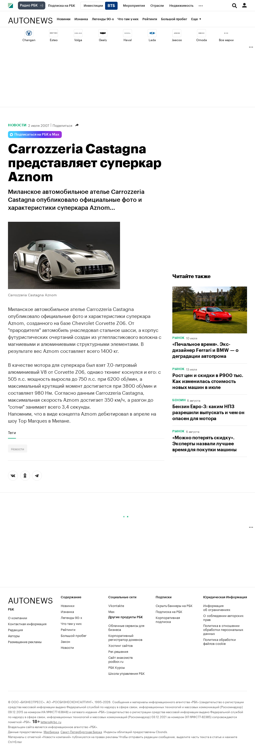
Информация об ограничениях (216, 607)
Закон (65, 641)
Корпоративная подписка (168, 619)
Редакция (15, 629)
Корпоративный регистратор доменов (125, 637)
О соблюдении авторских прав (223, 617)
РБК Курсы (116, 667)
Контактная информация (27, 623)
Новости (17, 125)
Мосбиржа (51, 731)
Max (111, 611)
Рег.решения (118, 651)
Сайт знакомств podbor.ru (120, 659)
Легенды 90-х (103, 19)
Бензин (179, 400)
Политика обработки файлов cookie (219, 641)
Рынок (178, 337)
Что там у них (128, 19)
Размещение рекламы (25, 641)
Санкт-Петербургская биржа (81, 731)
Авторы (14, 635)
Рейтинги (149, 19)
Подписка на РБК (169, 611)
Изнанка (81, 19)
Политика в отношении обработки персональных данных (223, 629)
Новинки (63, 19)
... (200, 4)
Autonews (30, 17)
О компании (17, 617)
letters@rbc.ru (51, 721)
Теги (12, 432)
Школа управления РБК (126, 673)
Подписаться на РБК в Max (36, 134)
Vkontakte (116, 605)
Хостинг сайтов (120, 645)
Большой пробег (174, 19)
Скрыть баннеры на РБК (174, 605)
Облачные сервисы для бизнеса (126, 627)
